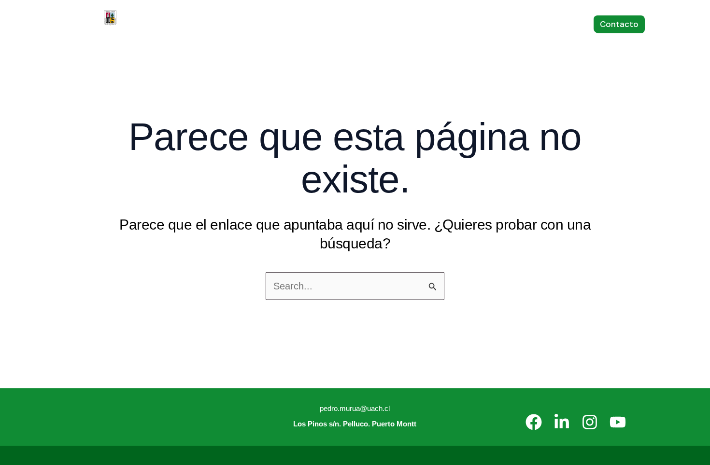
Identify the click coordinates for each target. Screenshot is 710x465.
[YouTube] (618, 422)
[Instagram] (590, 422)
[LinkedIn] (562, 422)
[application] (214, 24)
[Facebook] (533, 422)
